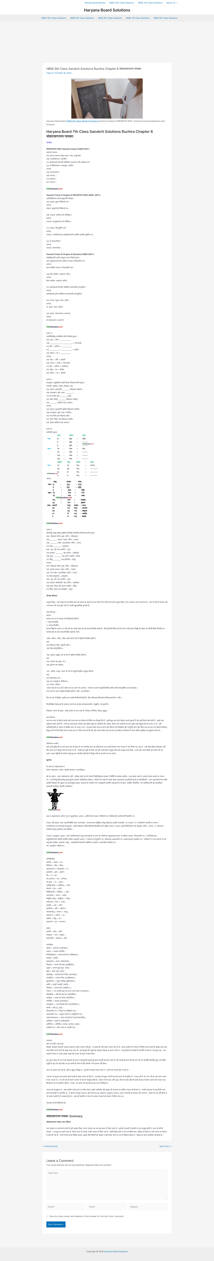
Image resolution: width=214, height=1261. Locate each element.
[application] (176, 3)
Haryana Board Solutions (107, 10)
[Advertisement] (107, 38)
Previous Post (50, 1146)
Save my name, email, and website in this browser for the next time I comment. (86, 1216)
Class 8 (49, 73)
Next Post (165, 1146)
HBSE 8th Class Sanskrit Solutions (83, 121)
